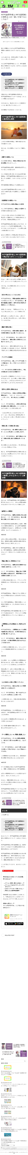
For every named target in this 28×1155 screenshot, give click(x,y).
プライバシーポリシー (4, 1152)
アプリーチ (12, 920)
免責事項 (10, 1152)
